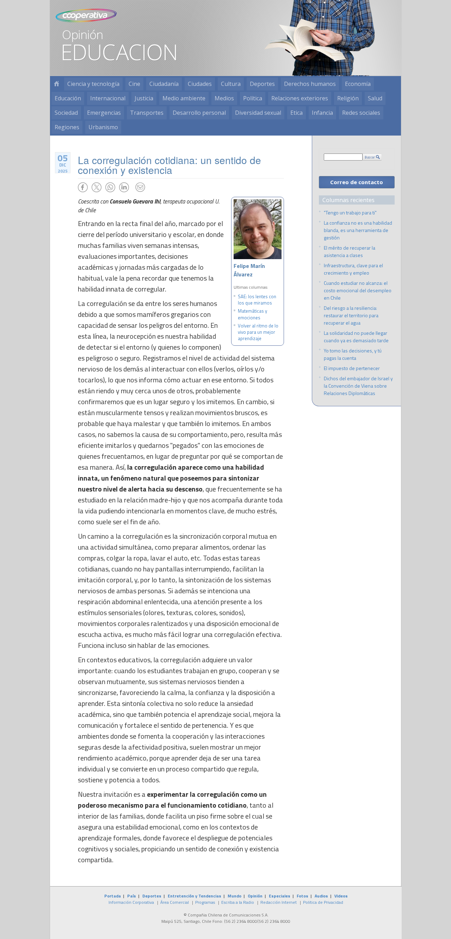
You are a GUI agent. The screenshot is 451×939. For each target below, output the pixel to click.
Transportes (146, 113)
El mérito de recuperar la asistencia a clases (349, 251)
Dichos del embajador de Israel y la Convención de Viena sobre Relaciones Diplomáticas (358, 386)
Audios (321, 896)
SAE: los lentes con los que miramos (257, 299)
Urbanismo (103, 127)
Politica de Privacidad (323, 902)
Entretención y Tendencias (194, 896)
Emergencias (104, 113)
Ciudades (200, 84)
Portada (112, 896)
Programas (205, 902)
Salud (375, 98)
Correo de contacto (356, 182)
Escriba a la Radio (237, 902)
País (131, 896)
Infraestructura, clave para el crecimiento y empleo (353, 269)
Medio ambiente (183, 98)
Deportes (262, 84)
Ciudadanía (164, 84)
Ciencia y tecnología (93, 84)
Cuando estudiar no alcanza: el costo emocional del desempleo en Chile (357, 290)
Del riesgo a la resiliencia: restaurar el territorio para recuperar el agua (351, 315)
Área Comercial (174, 902)
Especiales (279, 896)
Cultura (231, 84)
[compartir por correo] (140, 187)
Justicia (144, 98)
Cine (134, 84)
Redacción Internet (278, 902)
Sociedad (66, 113)
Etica (296, 113)
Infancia (322, 113)
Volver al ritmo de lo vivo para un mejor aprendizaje (258, 332)
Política (252, 98)
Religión (348, 98)
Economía (358, 84)
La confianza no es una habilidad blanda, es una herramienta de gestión (358, 230)
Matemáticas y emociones (252, 314)
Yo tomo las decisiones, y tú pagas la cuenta (353, 354)
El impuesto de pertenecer (352, 368)
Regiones (67, 127)
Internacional (107, 98)
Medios (224, 98)
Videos (341, 896)
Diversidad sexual (258, 113)
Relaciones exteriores (299, 98)
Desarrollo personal (199, 113)
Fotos (302, 896)
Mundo (234, 896)
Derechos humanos (310, 84)
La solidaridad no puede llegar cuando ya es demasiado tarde (356, 336)
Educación (68, 98)
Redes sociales (361, 113)
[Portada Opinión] (56, 83)
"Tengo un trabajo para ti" (350, 212)
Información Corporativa (131, 902)
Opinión (255, 896)
